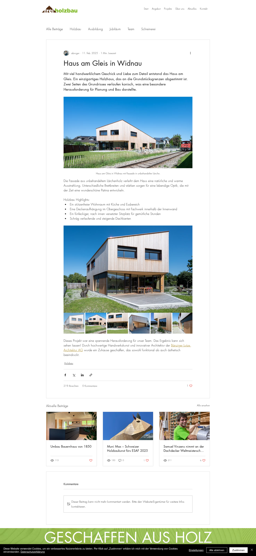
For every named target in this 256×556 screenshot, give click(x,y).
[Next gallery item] (188, 269)
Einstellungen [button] (196, 550)
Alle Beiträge (54, 29)
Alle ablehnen (216, 550)
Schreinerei (148, 29)
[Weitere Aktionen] (190, 53)
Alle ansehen (203, 405)
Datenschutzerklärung (33, 551)
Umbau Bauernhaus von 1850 (71, 446)
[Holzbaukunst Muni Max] (128, 426)
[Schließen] (252, 550)
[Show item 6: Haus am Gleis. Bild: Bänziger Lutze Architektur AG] (182, 323)
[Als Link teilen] (90, 375)
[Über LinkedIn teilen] (82, 375)
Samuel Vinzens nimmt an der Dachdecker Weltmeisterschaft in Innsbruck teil (184, 448)
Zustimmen (238, 550)
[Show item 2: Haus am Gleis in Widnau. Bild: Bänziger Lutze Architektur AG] (95, 323)
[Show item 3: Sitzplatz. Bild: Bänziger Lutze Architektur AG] (117, 323)
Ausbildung (95, 29)
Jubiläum (115, 29)
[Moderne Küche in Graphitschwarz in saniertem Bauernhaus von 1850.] (71, 426)
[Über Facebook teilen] (65, 375)
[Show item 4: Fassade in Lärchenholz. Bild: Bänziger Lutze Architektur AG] (139, 323)
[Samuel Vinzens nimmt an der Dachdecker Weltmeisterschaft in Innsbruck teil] (184, 426)
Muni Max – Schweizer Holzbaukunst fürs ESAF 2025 (127, 448)
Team (131, 29)
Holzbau (75, 29)
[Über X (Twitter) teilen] (73, 375)
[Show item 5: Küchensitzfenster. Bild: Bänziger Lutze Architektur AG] (161, 323)
